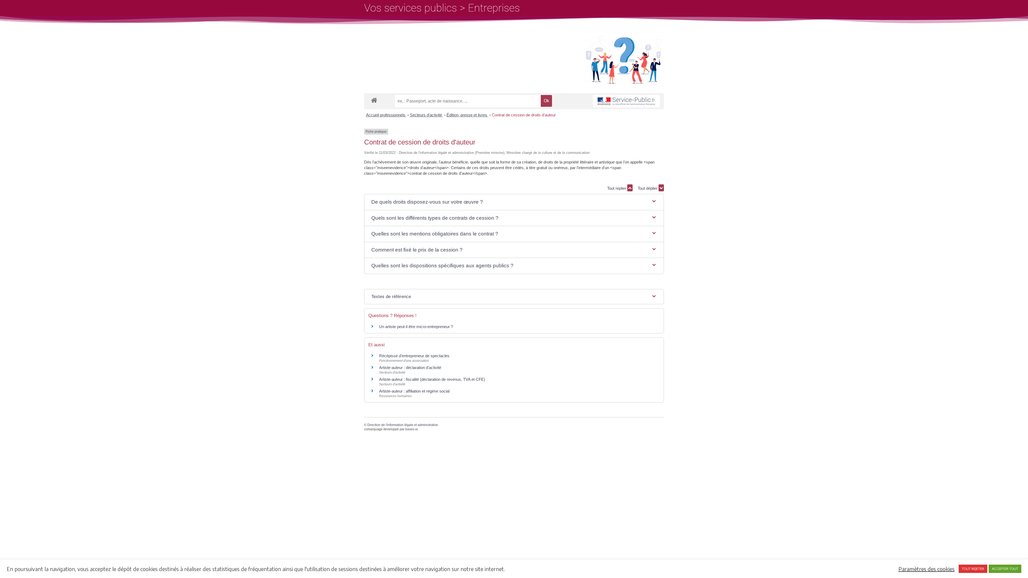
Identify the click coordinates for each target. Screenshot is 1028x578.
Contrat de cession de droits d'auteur (524, 115)
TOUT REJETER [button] (973, 568)
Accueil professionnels (386, 115)
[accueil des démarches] (374, 100)
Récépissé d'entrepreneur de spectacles (414, 355)
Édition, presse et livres (467, 115)
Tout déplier (648, 188)
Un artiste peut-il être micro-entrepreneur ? (416, 326)
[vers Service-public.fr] (626, 101)
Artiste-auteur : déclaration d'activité (410, 367)
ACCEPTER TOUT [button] (1005, 568)
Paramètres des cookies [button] (926, 568)
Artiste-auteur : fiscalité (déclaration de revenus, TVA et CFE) (432, 379)
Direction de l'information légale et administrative (402, 425)
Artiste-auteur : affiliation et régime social (414, 391)
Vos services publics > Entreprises (442, 8)
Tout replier (617, 188)
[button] (514, 202)
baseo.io (411, 429)
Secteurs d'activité (426, 115)
